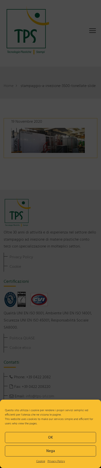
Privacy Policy (56, 461)
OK (50, 438)
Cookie (40, 461)
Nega (50, 451)
